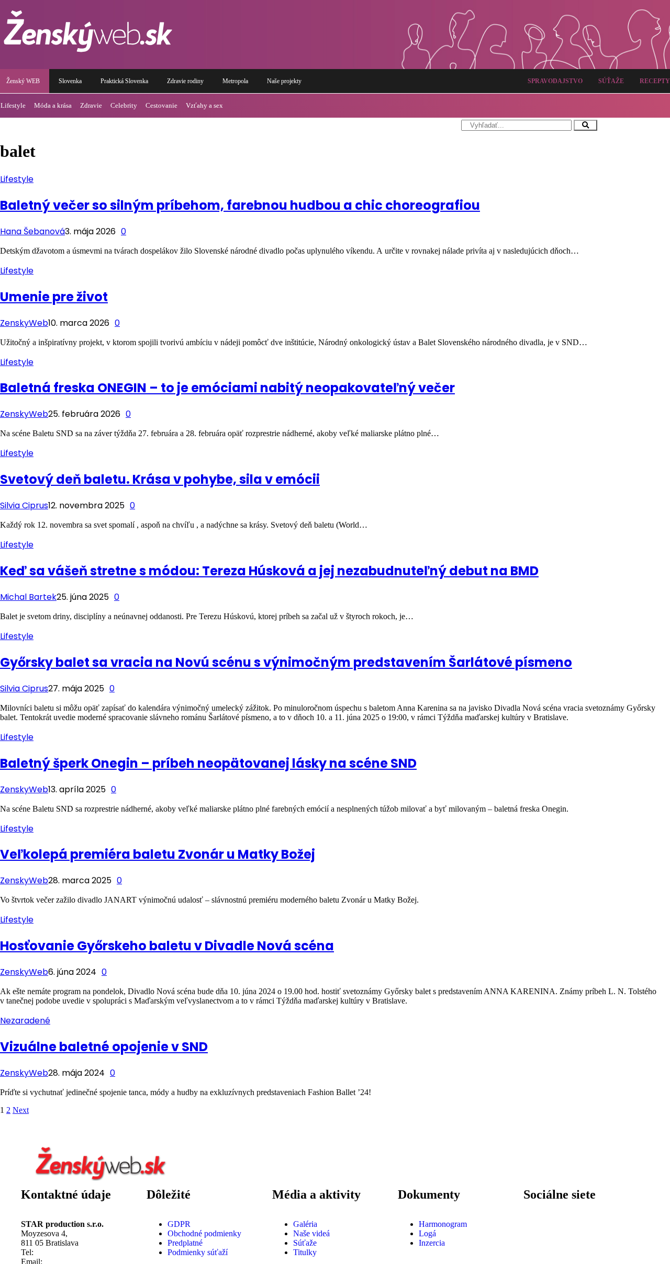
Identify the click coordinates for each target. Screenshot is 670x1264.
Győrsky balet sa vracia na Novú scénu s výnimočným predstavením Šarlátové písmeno (286, 662)
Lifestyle (17, 179)
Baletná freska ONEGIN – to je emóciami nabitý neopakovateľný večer (227, 387)
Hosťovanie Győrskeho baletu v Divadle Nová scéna (167, 945)
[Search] (585, 125)
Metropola (235, 81)
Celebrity (123, 105)
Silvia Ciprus (24, 505)
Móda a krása (53, 105)
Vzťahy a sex (204, 105)
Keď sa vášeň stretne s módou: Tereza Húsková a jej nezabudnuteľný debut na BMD (269, 570)
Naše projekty (284, 81)
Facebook (566, 1215)
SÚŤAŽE (611, 81)
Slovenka (70, 81)
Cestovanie (161, 105)
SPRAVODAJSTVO (555, 81)
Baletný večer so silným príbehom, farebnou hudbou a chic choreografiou (240, 205)
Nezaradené (25, 1021)
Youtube (563, 1252)
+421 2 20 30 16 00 (68, 1252)
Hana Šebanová (32, 231)
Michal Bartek (28, 597)
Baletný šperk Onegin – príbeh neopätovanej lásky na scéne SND (208, 763)
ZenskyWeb (24, 323)
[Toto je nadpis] (536, 1224)
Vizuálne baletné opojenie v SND (104, 1046)
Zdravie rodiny (185, 81)
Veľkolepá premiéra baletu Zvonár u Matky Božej (157, 854)
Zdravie (91, 105)
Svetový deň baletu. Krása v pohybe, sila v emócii (160, 479)
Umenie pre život (54, 296)
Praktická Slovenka (124, 81)
